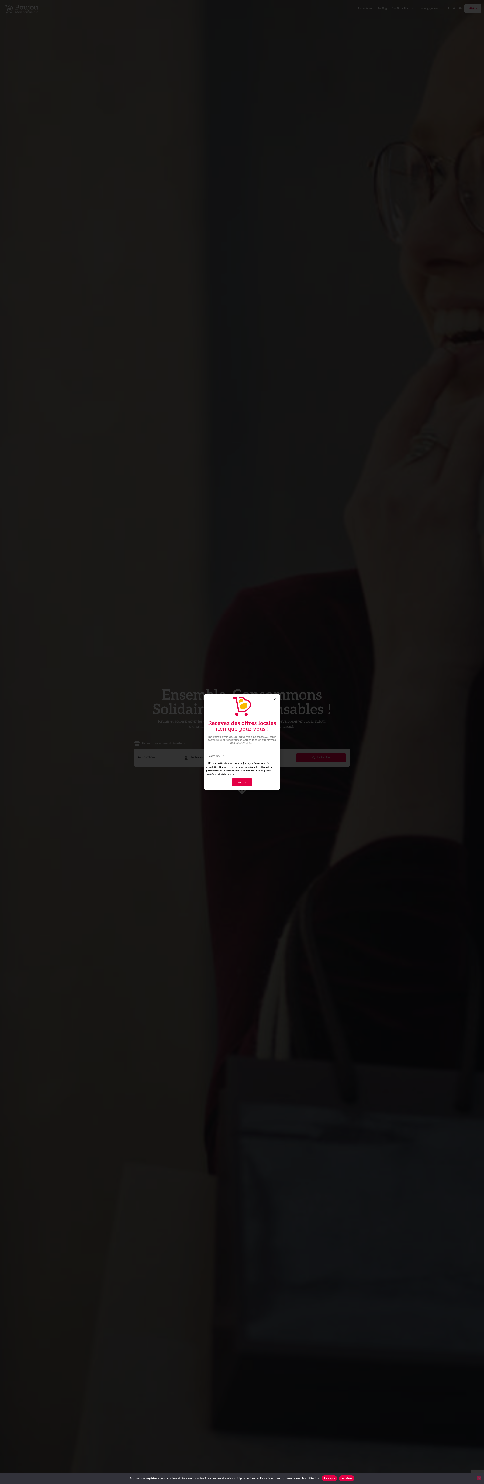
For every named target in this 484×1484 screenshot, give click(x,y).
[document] (242, 742)
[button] (274, 699)
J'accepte (329, 1478)
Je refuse (347, 1478)
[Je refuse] (479, 1478)
